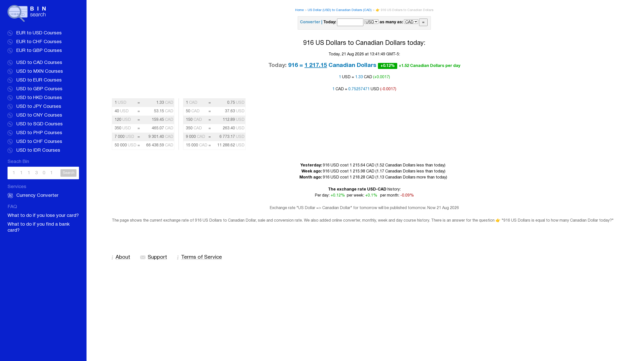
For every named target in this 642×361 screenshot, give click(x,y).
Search (68, 173)
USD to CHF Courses (39, 141)
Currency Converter (37, 195)
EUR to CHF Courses (39, 42)
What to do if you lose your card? (43, 215)
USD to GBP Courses (39, 89)
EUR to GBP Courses (39, 50)
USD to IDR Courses (38, 150)
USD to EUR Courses (39, 80)
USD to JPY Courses (38, 106)
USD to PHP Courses (39, 133)
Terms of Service (201, 257)
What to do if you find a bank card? (39, 227)
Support (157, 257)
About (123, 257)
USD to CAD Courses (39, 62)
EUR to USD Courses (39, 33)
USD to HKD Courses (39, 98)
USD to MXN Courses (39, 71)
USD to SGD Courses (39, 124)
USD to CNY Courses (39, 115)
